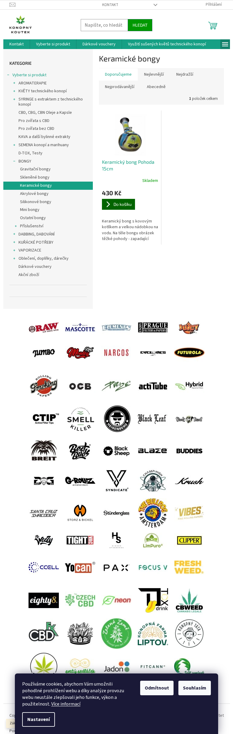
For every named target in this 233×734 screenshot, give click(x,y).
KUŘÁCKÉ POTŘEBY (36, 242)
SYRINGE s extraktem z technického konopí (51, 101)
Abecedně (156, 87)
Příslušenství (31, 226)
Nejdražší (184, 74)
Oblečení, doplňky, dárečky (44, 258)
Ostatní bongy (33, 218)
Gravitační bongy (35, 169)
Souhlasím (194, 688)
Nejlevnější (154, 74)
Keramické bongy (36, 186)
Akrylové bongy (34, 194)
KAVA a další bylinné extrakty (44, 137)
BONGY (25, 161)
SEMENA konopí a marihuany (44, 145)
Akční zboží (29, 275)
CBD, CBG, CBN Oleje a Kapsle (45, 113)
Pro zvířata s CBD (34, 121)
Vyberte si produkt (29, 75)
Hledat (140, 25)
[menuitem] (16, 44)
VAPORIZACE (30, 250)
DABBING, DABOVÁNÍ (37, 234)
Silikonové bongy (35, 202)
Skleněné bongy (34, 177)
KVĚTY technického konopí (43, 91)
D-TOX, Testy (30, 153)
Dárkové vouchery (35, 267)
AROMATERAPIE (33, 83)
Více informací (65, 704)
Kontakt (110, 5)
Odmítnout (157, 688)
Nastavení (38, 719)
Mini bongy (29, 210)
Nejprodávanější (119, 87)
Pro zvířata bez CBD (36, 129)
